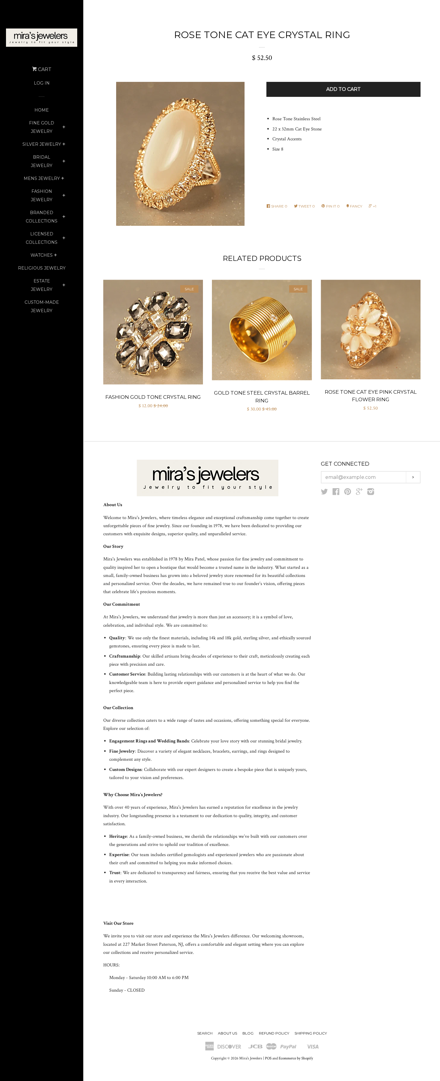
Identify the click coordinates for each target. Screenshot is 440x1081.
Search (205, 1033)
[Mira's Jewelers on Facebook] (336, 493)
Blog (248, 1033)
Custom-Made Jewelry (42, 306)
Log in (42, 83)
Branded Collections (41, 217)
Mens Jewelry (42, 178)
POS (268, 1058)
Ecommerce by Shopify (296, 1058)
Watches (42, 255)
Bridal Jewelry (41, 161)
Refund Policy (274, 1033)
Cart (44, 69)
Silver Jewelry (41, 144)
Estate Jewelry (41, 285)
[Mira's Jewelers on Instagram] (370, 493)
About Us (227, 1033)
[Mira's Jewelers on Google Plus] (359, 493)
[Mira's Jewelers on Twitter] (324, 493)
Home (41, 110)
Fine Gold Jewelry (41, 127)
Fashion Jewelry (41, 195)
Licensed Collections (41, 238)
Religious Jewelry (42, 268)
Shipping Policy (311, 1033)
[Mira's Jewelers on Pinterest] (347, 493)
